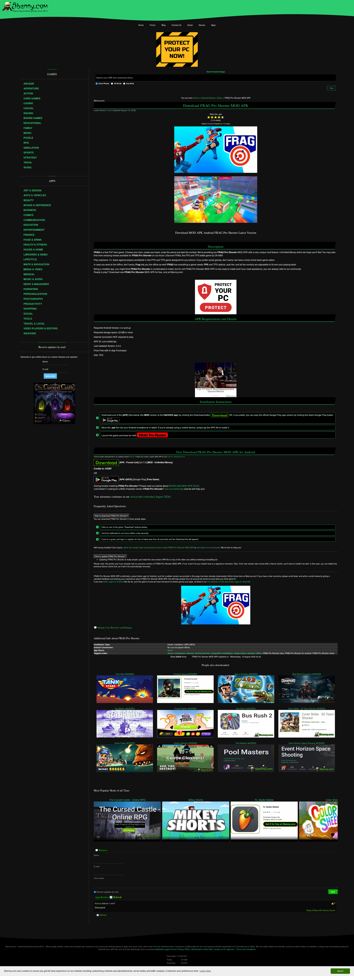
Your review (99, 878)
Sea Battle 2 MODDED (125, 708)
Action (170, 650)
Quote (332, 910)
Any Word (130, 83)
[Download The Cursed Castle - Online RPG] (127, 820)
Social (190, 25)
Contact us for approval (224, 949)
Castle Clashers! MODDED (185, 743)
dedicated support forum (166, 949)
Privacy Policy (184, 949)
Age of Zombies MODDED (246, 673)
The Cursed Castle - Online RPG (127, 800)
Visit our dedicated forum (176, 457)
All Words (118, 83)
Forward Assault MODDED (185, 673)
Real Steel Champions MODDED (306, 673)
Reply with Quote (320, 910)
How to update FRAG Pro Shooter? (110, 556)
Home (141, 25)
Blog (164, 25)
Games (202, 25)
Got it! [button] (340, 971)
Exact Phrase (104, 83)
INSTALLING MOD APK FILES (184, 485)
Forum (153, 25)
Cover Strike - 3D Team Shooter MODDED (306, 708)
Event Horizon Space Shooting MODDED (307, 743)
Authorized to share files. (202, 949)
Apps (213, 25)
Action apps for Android (113, 581)
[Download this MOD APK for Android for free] (106, 462)
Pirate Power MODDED (125, 743)
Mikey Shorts (195, 800)
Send (333, 891)
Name (96, 855)
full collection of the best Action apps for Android (228, 581)
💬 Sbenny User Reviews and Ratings (113, 627)
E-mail (96, 866)
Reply (309, 910)
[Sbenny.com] (24, 6)
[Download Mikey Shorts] (195, 820)
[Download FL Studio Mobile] (264, 820)
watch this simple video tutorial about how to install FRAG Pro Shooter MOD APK (158, 547)
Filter (331, 88)
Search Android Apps (216, 72)
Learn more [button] (205, 971)
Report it (133, 457)
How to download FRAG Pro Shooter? (111, 515)
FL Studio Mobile (264, 800)
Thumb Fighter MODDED (185, 708)
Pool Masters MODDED (246, 743)
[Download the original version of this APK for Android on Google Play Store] (106, 479)
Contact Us (176, 25)
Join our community (174, 488)
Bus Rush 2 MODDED (246, 708)
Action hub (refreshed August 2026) (150, 496)
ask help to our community (208, 547)
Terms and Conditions (246, 949)
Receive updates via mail (107, 891)
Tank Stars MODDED (125, 673)
